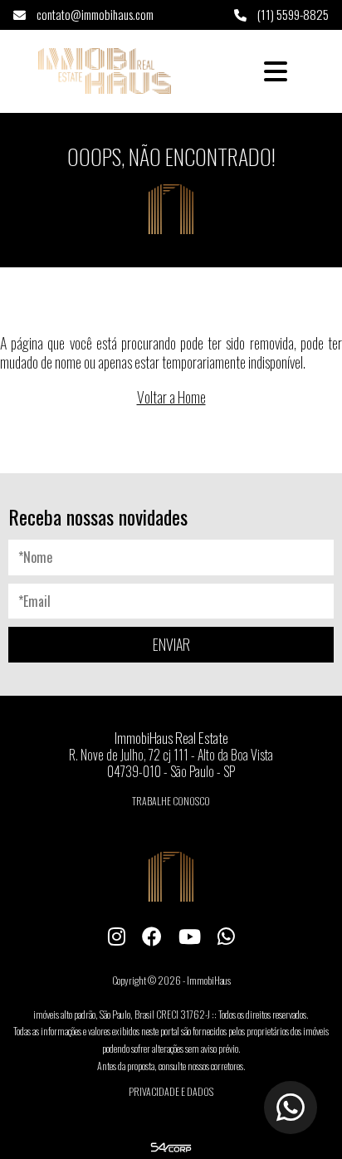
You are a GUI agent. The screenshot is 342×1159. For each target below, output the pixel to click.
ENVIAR (171, 644)
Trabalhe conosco (171, 801)
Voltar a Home (171, 397)
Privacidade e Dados (171, 1091)
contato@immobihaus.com (94, 14)
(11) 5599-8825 (292, 14)
